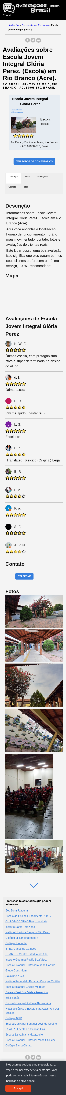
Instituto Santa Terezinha (20, 926)
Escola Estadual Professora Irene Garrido (30, 965)
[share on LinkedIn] (38, 41)
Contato (7, 15)
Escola (25, 25)
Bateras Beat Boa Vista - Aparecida (26, 992)
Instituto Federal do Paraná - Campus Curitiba (32, 981)
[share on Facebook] (27, 41)
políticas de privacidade (20, 1080)
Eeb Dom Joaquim (16, 910)
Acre (33, 25)
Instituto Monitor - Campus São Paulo (27, 932)
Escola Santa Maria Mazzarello (24, 1034)
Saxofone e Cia (14, 976)
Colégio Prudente (16, 943)
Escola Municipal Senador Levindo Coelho (31, 1023)
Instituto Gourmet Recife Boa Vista (26, 959)
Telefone (24, 576)
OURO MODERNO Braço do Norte (26, 921)
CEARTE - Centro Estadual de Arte (26, 954)
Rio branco (43, 25)
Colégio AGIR (13, 1018)
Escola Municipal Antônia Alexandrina (28, 1003)
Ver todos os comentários (34, 161)
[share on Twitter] (33, 41)
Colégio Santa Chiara (18, 1045)
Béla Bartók (12, 997)
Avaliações (13, 25)
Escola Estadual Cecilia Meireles (25, 986)
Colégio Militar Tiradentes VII (22, 937)
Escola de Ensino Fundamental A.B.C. (28, 916)
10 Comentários (17, 112)
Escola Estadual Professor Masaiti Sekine (30, 1040)
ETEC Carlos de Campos (20, 948)
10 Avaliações (17, 109)
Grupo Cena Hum (16, 970)
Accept (18, 1088)
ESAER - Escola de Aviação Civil (25, 1029)
